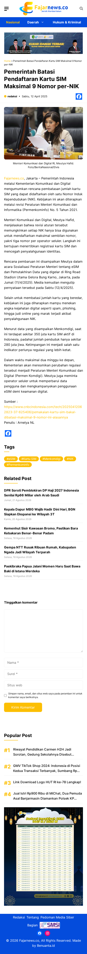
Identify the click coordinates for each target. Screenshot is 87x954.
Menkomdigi (52, 458)
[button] (81, 8)
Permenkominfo (18, 464)
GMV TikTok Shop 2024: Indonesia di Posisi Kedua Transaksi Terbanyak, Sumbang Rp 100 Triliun (46, 771)
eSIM (11, 458)
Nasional (13, 22)
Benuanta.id (46, 946)
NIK (71, 458)
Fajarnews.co (14, 178)
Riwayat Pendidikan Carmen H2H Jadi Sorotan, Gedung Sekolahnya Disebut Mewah (42, 754)
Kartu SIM (29, 458)
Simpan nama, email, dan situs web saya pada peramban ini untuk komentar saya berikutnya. (45, 695)
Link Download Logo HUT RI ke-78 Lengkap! (47, 782)
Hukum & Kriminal (67, 22)
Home (7, 60)
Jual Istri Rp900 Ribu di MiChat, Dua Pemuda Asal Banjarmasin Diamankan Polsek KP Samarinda (47, 798)
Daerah (33, 22)
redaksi (12, 96)
